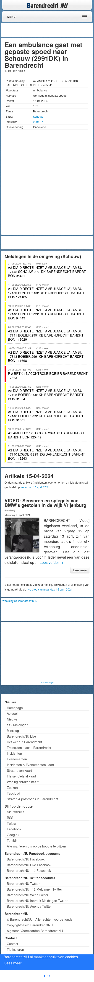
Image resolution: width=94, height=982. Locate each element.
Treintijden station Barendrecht (29, 747)
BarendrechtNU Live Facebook (29, 865)
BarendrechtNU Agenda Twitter (29, 906)
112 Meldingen (17, 725)
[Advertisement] (55, 30)
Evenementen (17, 759)
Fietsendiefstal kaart (21, 776)
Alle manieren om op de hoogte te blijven (36, 846)
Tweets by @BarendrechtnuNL (20, 601)
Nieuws (12, 719)
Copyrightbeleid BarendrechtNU (30, 925)
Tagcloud (13, 793)
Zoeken (12, 787)
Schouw (38, 116)
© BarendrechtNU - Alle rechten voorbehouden (40, 919)
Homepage (15, 707)
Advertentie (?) (47, 682)
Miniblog (13, 730)
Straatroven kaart (19, 770)
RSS (10, 817)
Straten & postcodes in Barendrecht (32, 799)
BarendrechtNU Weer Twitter (27, 895)
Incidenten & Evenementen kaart (30, 764)
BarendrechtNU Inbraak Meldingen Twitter (37, 900)
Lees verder (51, 562)
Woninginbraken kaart (23, 782)
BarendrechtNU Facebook (25, 859)
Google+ (13, 834)
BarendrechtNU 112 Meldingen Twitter (34, 889)
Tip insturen (15, 949)
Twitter (11, 823)
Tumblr (12, 840)
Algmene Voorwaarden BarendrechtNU (35, 930)
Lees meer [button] (12, 963)
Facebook (14, 829)
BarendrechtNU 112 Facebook (29, 870)
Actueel (12, 713)
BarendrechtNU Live (21, 736)
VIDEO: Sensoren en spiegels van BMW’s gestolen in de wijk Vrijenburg (45, 502)
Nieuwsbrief (15, 812)
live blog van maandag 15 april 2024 (49, 589)
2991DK (38, 122)
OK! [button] (47, 976)
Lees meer (80, 570)
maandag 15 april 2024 (35, 487)
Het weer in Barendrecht (24, 742)
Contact (12, 943)
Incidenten (14, 753)
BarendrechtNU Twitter (23, 883)
